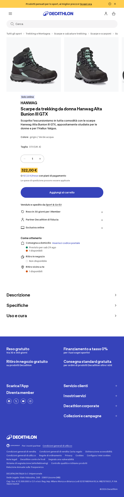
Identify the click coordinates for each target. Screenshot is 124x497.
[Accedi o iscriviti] (106, 13)
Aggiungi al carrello (62, 192)
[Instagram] (30, 401)
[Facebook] (9, 401)
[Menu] (10, 13)
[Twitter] (16, 401)
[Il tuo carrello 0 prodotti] (114, 13)
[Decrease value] (24, 159)
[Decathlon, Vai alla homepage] (58, 13)
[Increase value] (40, 159)
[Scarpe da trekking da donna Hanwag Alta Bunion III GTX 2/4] (91, 64)
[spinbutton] (32, 159)
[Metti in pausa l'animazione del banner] (109, 3)
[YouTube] (23, 401)
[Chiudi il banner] (115, 3)
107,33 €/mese (30, 175)
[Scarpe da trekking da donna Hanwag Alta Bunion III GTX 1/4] (33, 64)
